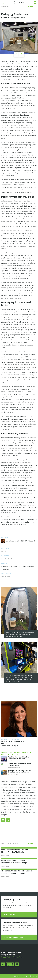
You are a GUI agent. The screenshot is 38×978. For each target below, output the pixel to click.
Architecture (5, 569)
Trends (3, 551)
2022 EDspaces (20, 64)
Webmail (16, 976)
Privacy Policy (6, 957)
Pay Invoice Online (31, 976)
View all (32, 7)
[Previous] (16, 54)
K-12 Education (13, 559)
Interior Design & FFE (27, 566)
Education (4, 559)
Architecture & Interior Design (10, 566)
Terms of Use (18, 957)
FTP (22, 976)
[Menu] (2, 3)
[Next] (22, 54)
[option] (19, 38)
